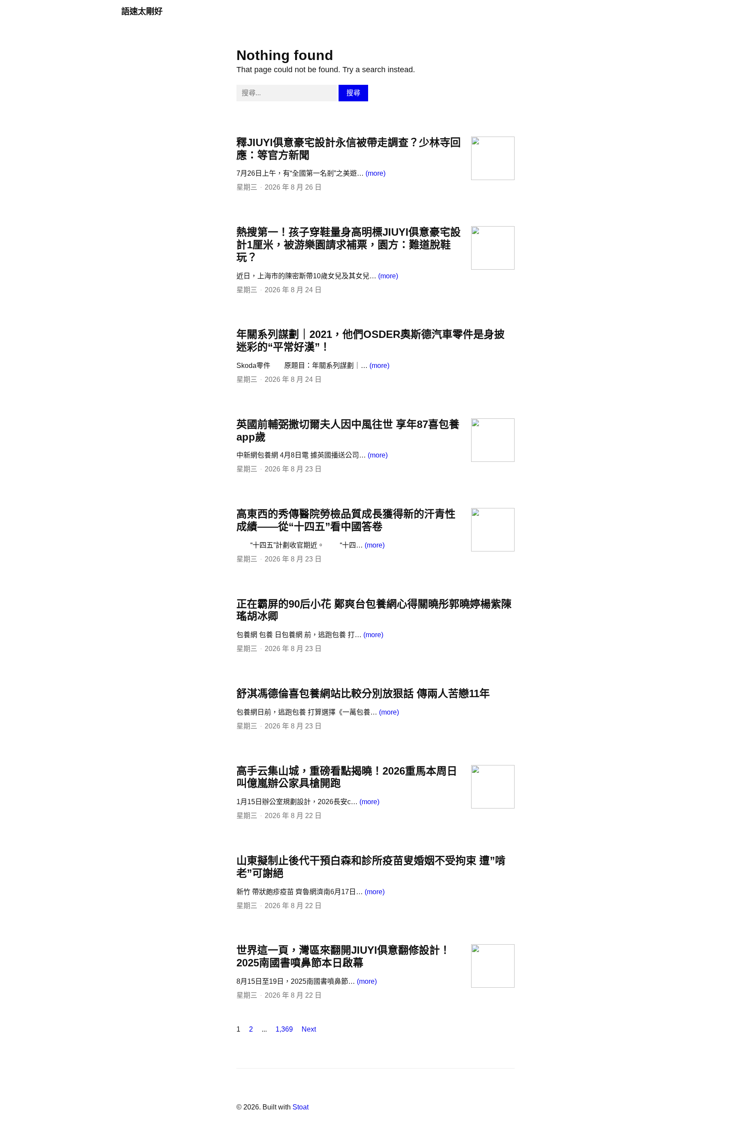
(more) (375, 173)
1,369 (284, 1029)
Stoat (300, 1107)
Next (309, 1029)
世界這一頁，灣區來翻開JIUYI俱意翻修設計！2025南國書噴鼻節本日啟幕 (343, 956)
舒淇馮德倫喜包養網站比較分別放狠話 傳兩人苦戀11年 (363, 693)
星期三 (246, 187)
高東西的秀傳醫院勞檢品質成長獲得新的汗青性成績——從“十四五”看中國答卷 (345, 520)
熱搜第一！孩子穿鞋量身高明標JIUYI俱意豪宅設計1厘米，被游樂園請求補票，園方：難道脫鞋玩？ (348, 244)
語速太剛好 (142, 11)
